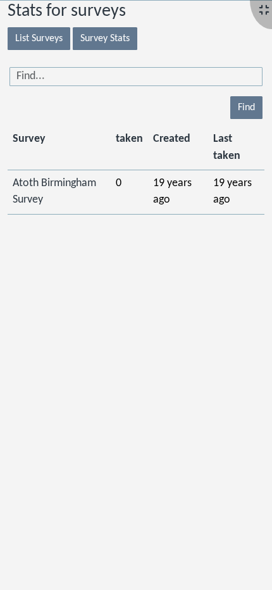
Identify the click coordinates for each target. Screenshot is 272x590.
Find (246, 108)
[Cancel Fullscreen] (264, 11)
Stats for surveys (67, 11)
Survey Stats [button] (105, 39)
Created (171, 139)
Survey (29, 139)
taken (129, 139)
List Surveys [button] (39, 39)
